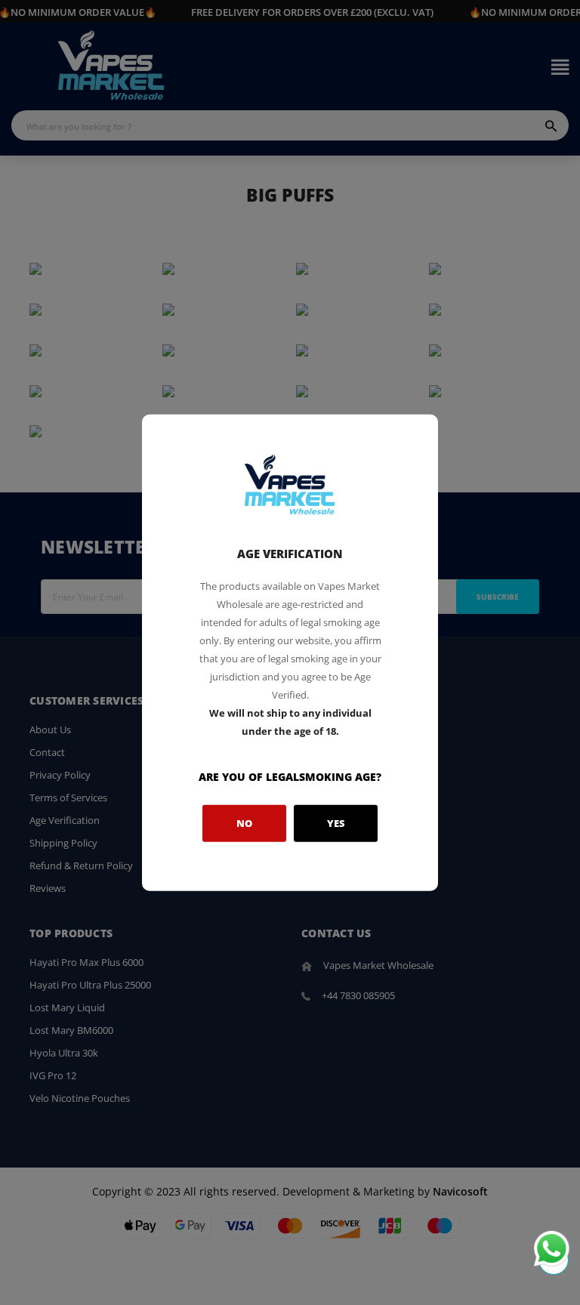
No (244, 823)
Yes (336, 823)
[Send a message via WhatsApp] (551, 1249)
